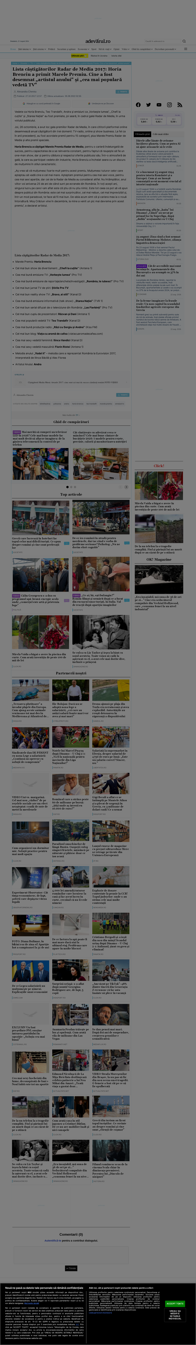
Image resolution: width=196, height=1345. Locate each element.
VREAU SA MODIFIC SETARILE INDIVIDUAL (175, 1315)
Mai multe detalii (31, 1303)
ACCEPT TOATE (175, 1303)
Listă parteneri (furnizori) (100, 1313)
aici (77, 1324)
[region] (98, 1314)
